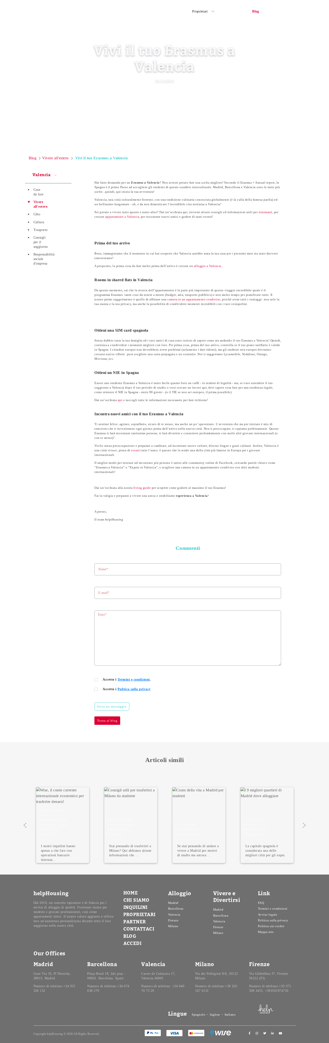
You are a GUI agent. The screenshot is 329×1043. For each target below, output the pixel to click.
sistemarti (265, 212)
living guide (142, 488)
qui (120, 400)
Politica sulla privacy (134, 689)
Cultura (38, 222)
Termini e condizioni (134, 679)
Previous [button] (25, 825)
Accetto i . (127, 679)
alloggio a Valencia (207, 266)
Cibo (36, 214)
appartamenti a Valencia (122, 216)
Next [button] (304, 825)
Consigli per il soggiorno (40, 242)
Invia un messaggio (112, 706)
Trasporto (40, 230)
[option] (131, 825)
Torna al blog (107, 720)
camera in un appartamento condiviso (193, 299)
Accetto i (127, 689)
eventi (135, 450)
